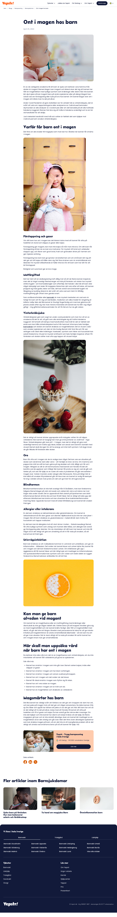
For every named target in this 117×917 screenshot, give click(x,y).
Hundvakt (7, 879)
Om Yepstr (65, 867)
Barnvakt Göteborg (12, 847)
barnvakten (28, 327)
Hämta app (102, 3)
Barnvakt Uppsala (38, 844)
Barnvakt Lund (65, 851)
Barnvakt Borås (93, 847)
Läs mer (73, 747)
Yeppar (64, 883)
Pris (62, 887)
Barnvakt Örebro (38, 851)
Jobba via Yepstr (64, 3)
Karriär (63, 875)
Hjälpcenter (65, 879)
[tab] (22, 838)
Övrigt (5, 883)
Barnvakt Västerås (39, 847)
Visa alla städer (93, 851)
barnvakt (50, 297)
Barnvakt (7, 867)
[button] (51, 3)
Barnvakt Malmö (10, 851)
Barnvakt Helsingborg (68, 847)
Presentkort (65, 891)
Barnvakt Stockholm (12, 844)
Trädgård (7, 875)
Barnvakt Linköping (67, 844)
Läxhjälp (6, 871)
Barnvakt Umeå (93, 844)
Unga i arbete (66, 871)
